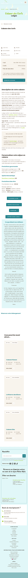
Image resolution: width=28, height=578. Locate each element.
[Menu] (25, 2)
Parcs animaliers (14, 534)
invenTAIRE (13, 210)
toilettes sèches (13, 114)
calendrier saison (13, 198)
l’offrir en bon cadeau (13, 216)
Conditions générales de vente (14, 566)
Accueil (2, 9)
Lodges (14, 530)
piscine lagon (13, 141)
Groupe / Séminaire (14, 546)
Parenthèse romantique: (8, 178)
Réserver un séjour (9, 80)
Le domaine (14, 528)
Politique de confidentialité (18, 460)
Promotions (14, 543)
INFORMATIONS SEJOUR (13, 204)
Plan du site (14, 567)
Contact (14, 540)
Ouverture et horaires (14, 556)
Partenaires (14, 547)
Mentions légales (14, 563)
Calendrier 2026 (14, 553)
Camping (14, 531)
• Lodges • (7, 9)
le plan (23, 127)
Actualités (14, 544)
